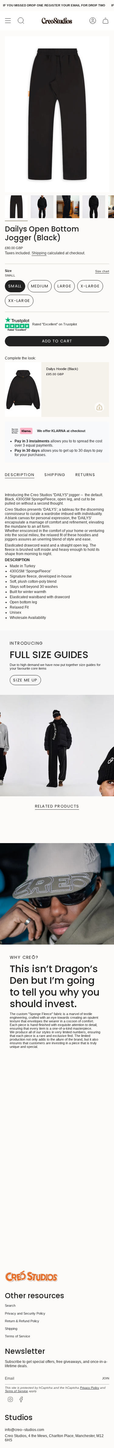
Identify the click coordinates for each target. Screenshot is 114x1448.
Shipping (39, 253)
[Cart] (105, 21)
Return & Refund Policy (22, 1321)
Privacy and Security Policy (25, 1313)
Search (10, 1305)
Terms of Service (17, 1336)
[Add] (99, 407)
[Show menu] (8, 21)
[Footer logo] (31, 1276)
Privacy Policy (89, 1387)
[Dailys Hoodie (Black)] (23, 389)
